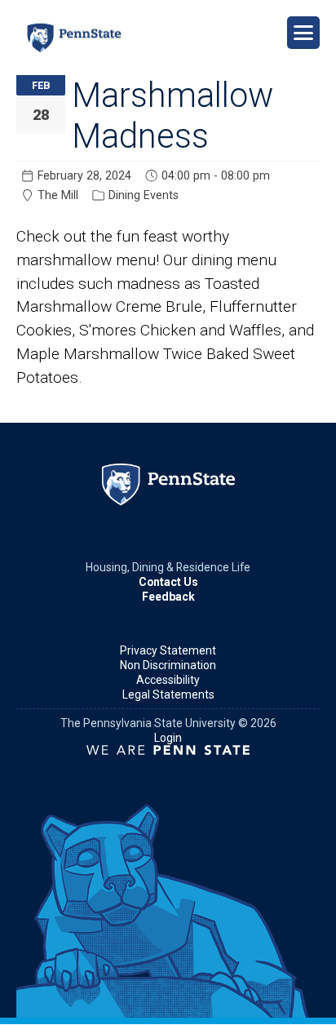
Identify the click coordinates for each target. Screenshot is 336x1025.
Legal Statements (168, 694)
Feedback (168, 596)
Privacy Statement (168, 650)
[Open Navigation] (303, 32)
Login (168, 737)
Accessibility (168, 679)
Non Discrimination (168, 665)
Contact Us (168, 581)
